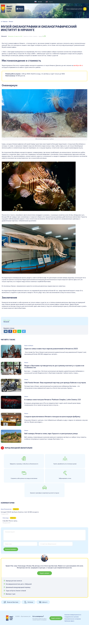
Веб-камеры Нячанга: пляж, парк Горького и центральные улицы (51, 433)
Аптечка (30, 602)
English (51, 1)
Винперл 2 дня (10, 594)
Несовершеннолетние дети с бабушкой (19, 584)
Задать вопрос (44, 573)
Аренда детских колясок (14, 580)
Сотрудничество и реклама (71, 616)
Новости (26, 345)
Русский (40, 1)
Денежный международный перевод (18, 587)
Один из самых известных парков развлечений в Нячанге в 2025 (51, 348)
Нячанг (11, 21)
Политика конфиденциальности (72, 614)
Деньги (44, 602)
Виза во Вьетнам (12, 602)
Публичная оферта (69, 621)
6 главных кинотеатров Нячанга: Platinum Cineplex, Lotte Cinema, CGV (52, 399)
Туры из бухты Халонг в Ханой (16, 590)
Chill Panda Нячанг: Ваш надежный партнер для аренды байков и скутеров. (55, 382)
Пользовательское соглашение (72, 618)
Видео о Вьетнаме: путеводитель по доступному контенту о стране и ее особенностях (54, 366)
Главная (5, 21)
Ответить (16, 509)
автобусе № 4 (78, 65)
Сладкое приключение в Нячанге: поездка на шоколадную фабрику (52, 416)
